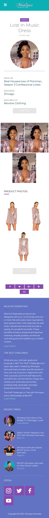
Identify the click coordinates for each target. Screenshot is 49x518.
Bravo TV (20, 438)
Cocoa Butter (23, 423)
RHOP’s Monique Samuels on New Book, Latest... (30, 464)
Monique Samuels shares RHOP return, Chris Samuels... (29, 450)
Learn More (10, 346)
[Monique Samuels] (24, 5)
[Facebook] (29, 490)
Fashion (24, 20)
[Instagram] (8, 490)
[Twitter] (19, 490)
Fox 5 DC (21, 468)
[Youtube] (8, 500)
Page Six (20, 455)
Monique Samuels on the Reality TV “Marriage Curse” (30, 419)
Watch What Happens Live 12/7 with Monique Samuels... (31, 433)
